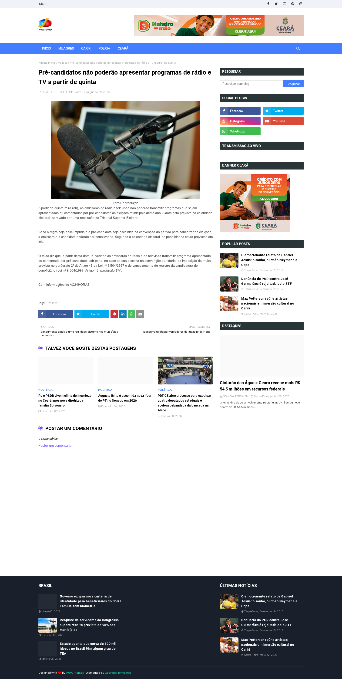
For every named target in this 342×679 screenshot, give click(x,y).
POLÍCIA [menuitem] (104, 48)
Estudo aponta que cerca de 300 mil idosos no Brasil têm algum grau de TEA (88, 648)
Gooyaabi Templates (118, 672)
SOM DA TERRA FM (54, 92)
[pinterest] (292, 4)
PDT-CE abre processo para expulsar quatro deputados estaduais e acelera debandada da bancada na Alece (184, 403)
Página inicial (47, 62)
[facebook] (268, 4)
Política (62, 62)
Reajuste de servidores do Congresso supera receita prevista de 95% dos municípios (89, 625)
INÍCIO (42, 4)
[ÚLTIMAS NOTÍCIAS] (262, 356)
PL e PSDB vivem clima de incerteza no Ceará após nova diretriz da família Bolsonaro (64, 400)
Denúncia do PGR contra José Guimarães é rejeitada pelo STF (266, 281)
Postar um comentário (54, 445)
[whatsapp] (240, 131)
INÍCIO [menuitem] (46, 48)
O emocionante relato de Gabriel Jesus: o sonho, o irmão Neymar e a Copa (269, 260)
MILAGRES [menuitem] (66, 48)
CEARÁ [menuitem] (123, 48)
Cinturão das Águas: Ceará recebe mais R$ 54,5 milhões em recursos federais (260, 385)
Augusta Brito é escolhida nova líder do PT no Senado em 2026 (124, 398)
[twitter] (276, 4)
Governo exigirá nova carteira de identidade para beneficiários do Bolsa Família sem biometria (90, 601)
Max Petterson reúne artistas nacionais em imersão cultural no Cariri (267, 303)
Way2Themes (75, 672)
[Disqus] (125, 517)
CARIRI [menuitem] (86, 48)
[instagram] (284, 4)
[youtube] (283, 121)
